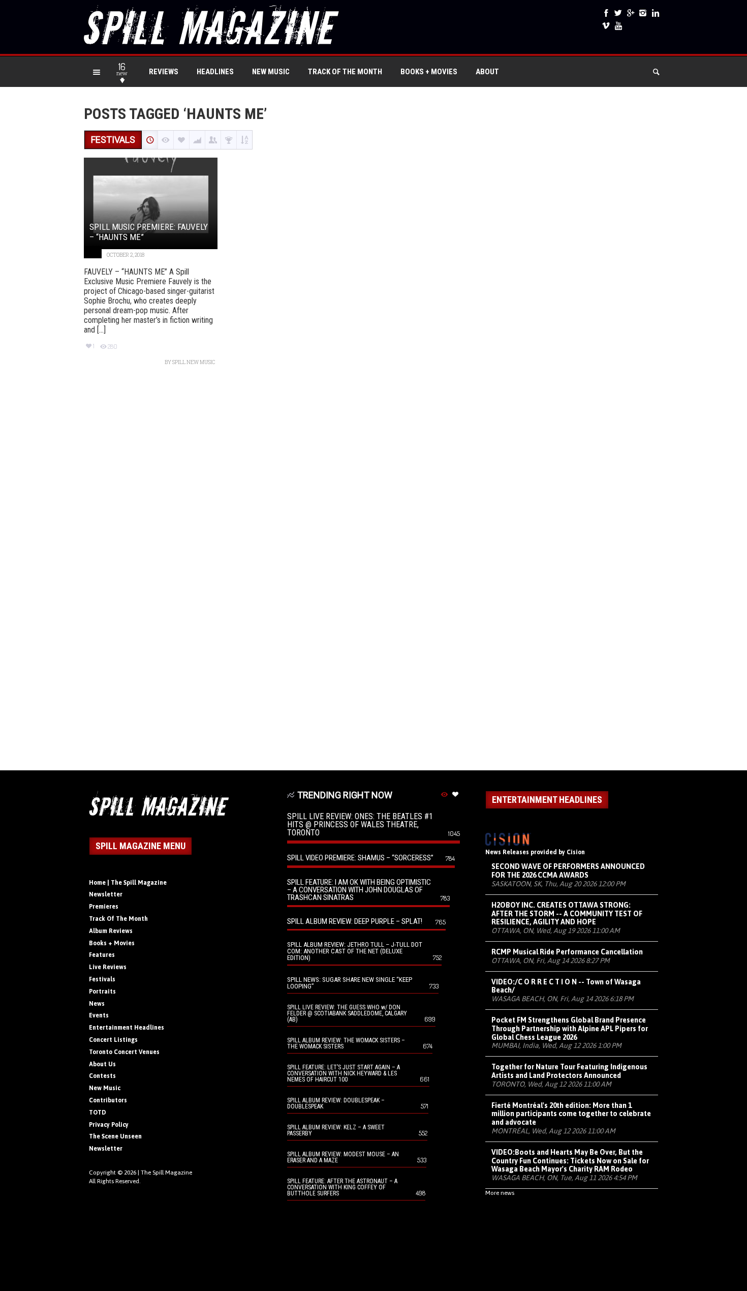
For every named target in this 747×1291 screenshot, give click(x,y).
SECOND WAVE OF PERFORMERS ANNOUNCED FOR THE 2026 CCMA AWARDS (568, 870)
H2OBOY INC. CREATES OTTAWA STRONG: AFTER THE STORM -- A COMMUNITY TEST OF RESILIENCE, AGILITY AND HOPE (566, 913)
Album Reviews (111, 931)
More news (499, 1192)
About (487, 71)
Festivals (102, 979)
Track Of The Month (345, 71)
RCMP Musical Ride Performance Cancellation (567, 952)
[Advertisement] (373, 573)
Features (102, 954)
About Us (102, 1064)
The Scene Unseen (115, 1136)
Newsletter (105, 894)
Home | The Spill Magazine (128, 882)
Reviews (163, 71)
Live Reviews (108, 967)
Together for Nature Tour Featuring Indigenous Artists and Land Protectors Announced (569, 1071)
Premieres (103, 906)
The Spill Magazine (166, 1172)
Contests (102, 1075)
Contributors (108, 1100)
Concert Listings (113, 1039)
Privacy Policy (109, 1124)
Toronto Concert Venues (124, 1052)
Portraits (102, 991)
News (97, 1003)
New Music (271, 71)
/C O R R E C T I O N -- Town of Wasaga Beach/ (566, 986)
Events (99, 1015)
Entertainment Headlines (126, 1027)
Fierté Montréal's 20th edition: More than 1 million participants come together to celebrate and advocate (571, 1114)
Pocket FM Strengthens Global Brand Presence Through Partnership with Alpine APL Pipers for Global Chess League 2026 (569, 1028)
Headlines (215, 71)
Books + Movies (428, 71)
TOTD (97, 1112)
